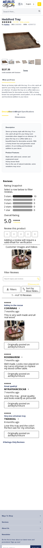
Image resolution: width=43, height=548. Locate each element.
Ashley (7, 24)
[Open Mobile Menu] (39, 4)
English (28, 4)
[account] (22, 4)
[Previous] (5, 42)
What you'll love (8, 80)
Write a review (24, 22)
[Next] (38, 42)
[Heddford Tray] (21, 42)
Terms (25, 70)
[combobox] (30, 4)
